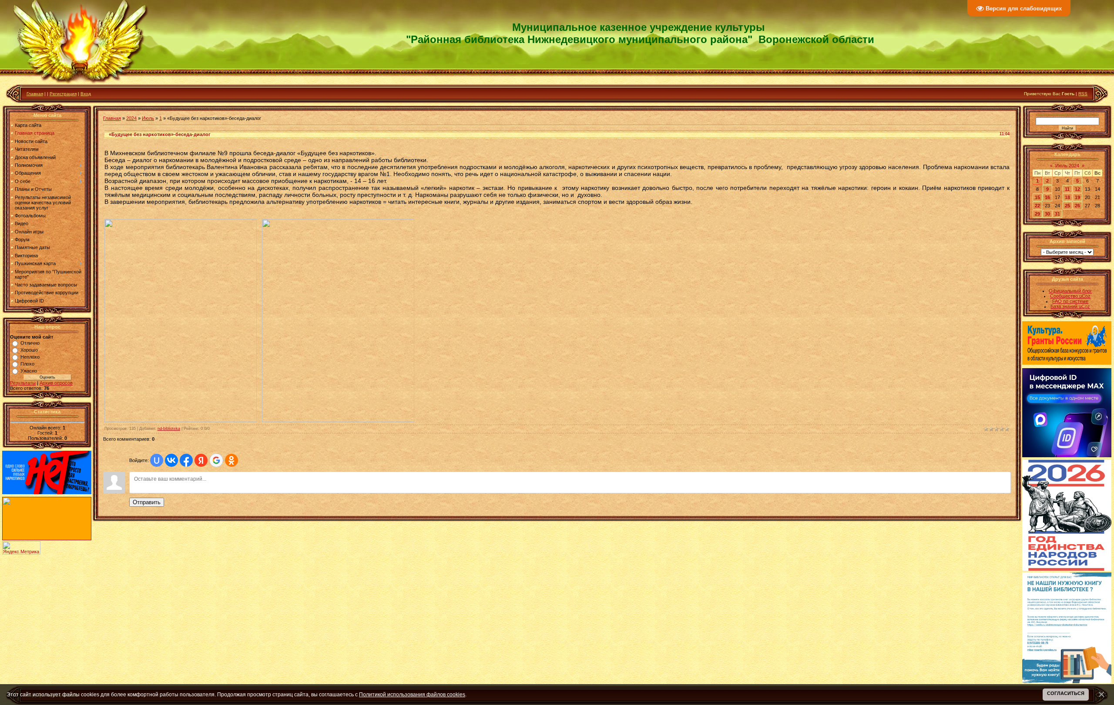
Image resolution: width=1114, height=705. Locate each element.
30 (1047, 213)
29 (1037, 213)
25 (1067, 205)
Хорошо (29, 349)
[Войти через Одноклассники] (231, 460)
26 (1077, 205)
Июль (148, 118)
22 (1037, 205)
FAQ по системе (1070, 301)
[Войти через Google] (216, 460)
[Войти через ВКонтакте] (171, 460)
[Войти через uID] (156, 460)
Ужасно (28, 370)
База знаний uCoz (1070, 306)
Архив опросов (56, 383)
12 (1077, 189)
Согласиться (1065, 693)
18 (1067, 197)
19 (1077, 197)
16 (1047, 197)
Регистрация (63, 93)
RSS (1082, 93)
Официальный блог (1070, 290)
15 (1037, 197)
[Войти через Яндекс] (201, 460)
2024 (131, 118)
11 (1067, 189)
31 (1057, 213)
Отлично (30, 343)
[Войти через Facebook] (186, 460)
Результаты (23, 383)
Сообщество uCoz (1070, 296)
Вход (86, 93)
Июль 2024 (1067, 165)
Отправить (147, 502)
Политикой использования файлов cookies (412, 694)
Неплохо (30, 356)
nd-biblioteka (169, 428)
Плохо (27, 363)
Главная (35, 93)
